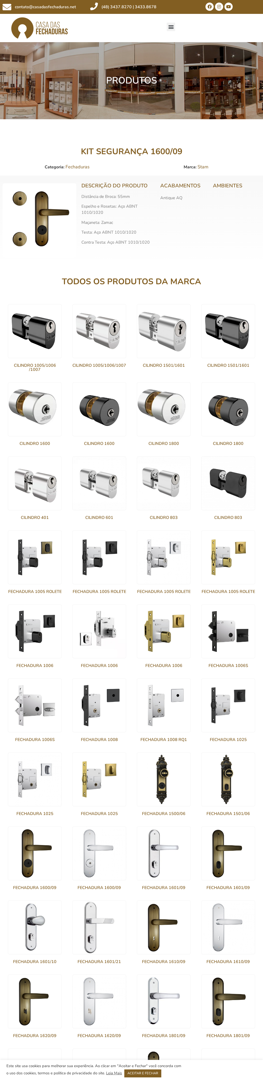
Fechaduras (77, 167)
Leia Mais (114, 1073)
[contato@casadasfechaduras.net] (7, 7)
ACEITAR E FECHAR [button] (142, 1073)
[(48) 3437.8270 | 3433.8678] (94, 6)
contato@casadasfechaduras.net (45, 7)
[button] (171, 27)
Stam (203, 167)
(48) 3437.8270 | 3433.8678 (128, 7)
